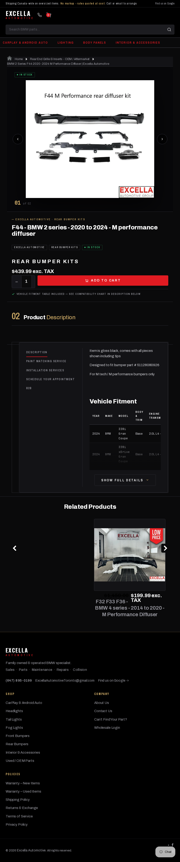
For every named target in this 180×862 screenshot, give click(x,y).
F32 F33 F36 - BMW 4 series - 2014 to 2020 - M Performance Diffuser (130, 608)
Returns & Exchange (22, 808)
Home (18, 59)
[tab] (54, 352)
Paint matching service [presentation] (46, 361)
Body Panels (94, 43)
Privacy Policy (17, 824)
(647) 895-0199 (19, 680)
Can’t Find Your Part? (110, 719)
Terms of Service (19, 816)
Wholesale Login (107, 727)
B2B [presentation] (29, 388)
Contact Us (103, 711)
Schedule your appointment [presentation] (50, 379)
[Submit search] (169, 29)
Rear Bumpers (17, 744)
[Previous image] (18, 139)
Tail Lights (14, 719)
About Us (101, 703)
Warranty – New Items (23, 783)
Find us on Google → (113, 680)
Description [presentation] (36, 352)
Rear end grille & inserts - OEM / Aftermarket (60, 59)
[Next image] (162, 139)
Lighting (66, 43)
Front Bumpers (18, 736)
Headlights (14, 711)
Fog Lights (14, 727)
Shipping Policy (18, 799)
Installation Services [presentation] (45, 370)
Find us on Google (164, 3)
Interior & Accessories (138, 43)
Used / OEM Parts (20, 761)
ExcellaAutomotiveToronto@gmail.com (64, 680)
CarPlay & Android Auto (25, 43)
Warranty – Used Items (23, 791)
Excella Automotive (31, 850)
